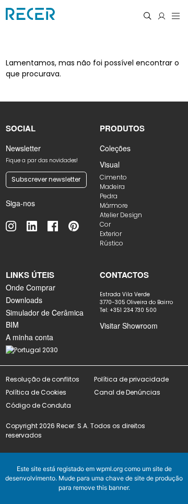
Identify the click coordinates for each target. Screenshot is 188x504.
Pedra (109, 196)
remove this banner (100, 487)
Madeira (112, 186)
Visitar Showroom (129, 325)
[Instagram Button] (16, 226)
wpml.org (109, 469)
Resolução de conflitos (42, 379)
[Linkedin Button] (37, 226)
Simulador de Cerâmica (45, 312)
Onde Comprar (30, 287)
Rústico (111, 243)
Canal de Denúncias (128, 392)
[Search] (147, 15)
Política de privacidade (131, 379)
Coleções (115, 148)
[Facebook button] (58, 226)
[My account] (162, 15)
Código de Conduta (38, 405)
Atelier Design (121, 214)
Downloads (24, 300)
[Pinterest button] (78, 226)
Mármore (114, 205)
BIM (12, 324)
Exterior (111, 233)
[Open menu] (176, 15)
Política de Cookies (36, 392)
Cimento (113, 177)
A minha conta (29, 337)
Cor (105, 224)
